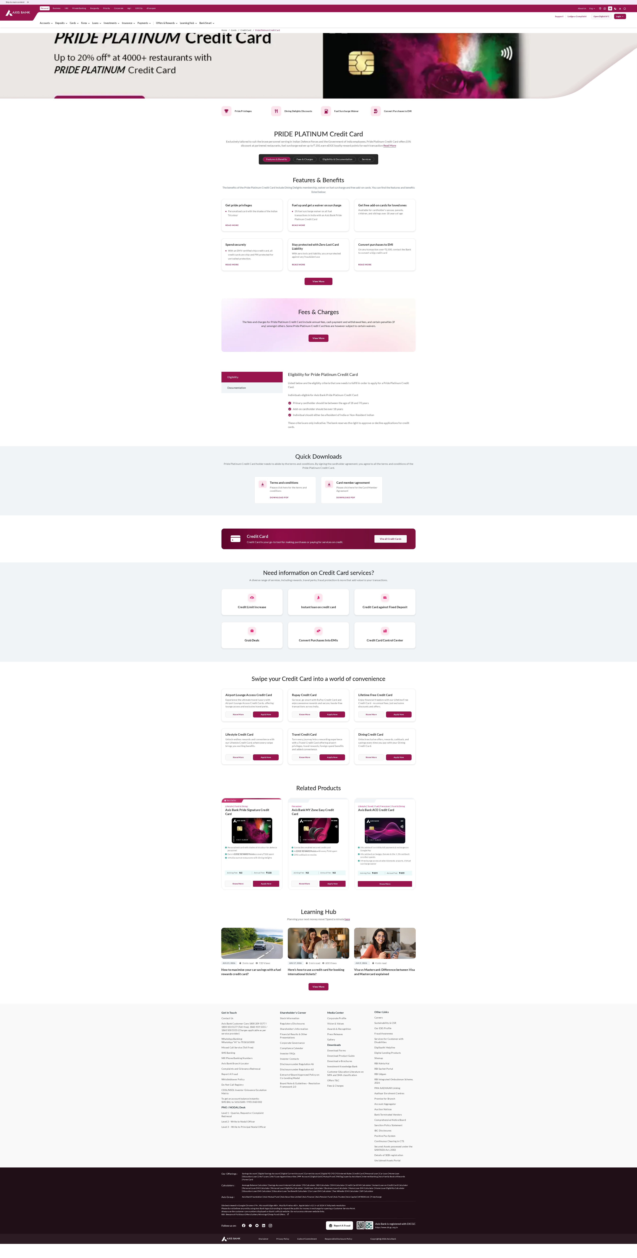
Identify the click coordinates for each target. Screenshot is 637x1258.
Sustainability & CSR (385, 1022)
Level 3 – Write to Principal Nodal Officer (243, 1126)
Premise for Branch (384, 1098)
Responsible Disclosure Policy (338, 1239)
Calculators (227, 1185)
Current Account (312, 1173)
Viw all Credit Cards (390, 538)
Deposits (60, 23)
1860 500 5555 (229, 1030)
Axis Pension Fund (324, 1197)
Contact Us (227, 1018)
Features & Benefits (276, 159)
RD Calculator (323, 1185)
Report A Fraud (229, 1074)
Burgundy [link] (94, 8)
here (347, 919)
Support (559, 16)
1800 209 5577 (257, 1023)
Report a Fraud (342, 1225)
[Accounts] (52, 23)
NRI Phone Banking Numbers (236, 1058)
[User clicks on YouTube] (257, 1226)
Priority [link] (106, 8)
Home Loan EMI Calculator (361, 1188)
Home (224, 30)
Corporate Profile (336, 1018)
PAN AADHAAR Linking (387, 1088)
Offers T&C (333, 1080)
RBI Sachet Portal (383, 1068)
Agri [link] (129, 8)
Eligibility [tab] (232, 377)
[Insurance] (134, 23)
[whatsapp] (604, 8)
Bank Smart (205, 23)
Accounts (45, 23)
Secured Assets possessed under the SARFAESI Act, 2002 (393, 1148)
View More (318, 281)
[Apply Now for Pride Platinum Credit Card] (318, 66)
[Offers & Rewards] (176, 23)
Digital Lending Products (387, 1052)
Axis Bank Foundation (252, 1197)
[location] (600, 8)
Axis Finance (308, 1197)
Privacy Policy (282, 1239)
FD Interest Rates (344, 1173)
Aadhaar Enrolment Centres (389, 1093)
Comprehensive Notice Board (390, 1119)
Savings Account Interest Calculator (285, 1185)
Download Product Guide (340, 1055)
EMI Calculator (338, 1185)
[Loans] (100, 23)
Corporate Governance (292, 1042)
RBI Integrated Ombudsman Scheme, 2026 (393, 1081)
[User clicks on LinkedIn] (264, 1226)
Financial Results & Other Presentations (293, 1036)
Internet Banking (370, 1176)
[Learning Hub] (196, 23)
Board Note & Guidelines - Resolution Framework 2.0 (300, 1085)
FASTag (339, 1176)
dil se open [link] (151, 8)
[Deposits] (66, 23)
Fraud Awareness (383, 1033)
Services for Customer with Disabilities (388, 1040)
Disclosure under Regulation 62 (297, 1069)
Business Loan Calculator (336, 1188)
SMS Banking (228, 1052)
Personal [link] (44, 8)
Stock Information (289, 1018)
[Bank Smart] (213, 23)
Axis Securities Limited (291, 1197)
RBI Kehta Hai (381, 1063)
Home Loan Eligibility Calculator (389, 1188)
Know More (238, 714)
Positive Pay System (385, 1135)
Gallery (331, 1039)
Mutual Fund (329, 1176)
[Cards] (77, 23)
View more (318, 986)
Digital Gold (316, 1176)
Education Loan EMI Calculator (257, 1191)
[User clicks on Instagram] (270, 1226)
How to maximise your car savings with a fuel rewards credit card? (251, 972)
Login (618, 16)
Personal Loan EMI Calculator (256, 1188)
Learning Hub (187, 23)
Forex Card (248, 1179)
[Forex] (89, 23)
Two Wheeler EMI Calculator (346, 1191)
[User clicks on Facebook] (244, 1226)
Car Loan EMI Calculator (320, 1191)
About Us (582, 8)
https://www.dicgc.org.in (386, 1227)
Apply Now (266, 714)
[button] (593, 8)
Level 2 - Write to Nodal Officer (238, 1121)
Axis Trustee (339, 1197)
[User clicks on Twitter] (250, 1226)
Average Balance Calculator (254, 1185)
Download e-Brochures (339, 1061)
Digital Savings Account (269, 1173)
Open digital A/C (601, 16)
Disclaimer (263, 1239)
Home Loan (394, 1173)
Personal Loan (371, 1173)
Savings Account (249, 1173)
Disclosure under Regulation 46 (297, 1064)
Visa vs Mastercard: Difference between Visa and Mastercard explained (384, 972)
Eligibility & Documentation (337, 159)
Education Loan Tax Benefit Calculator (290, 1191)
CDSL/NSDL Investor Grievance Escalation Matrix (244, 1092)
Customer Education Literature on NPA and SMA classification (345, 1073)
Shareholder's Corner (293, 1012)
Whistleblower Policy (233, 1079)
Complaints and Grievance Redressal (240, 1068)
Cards (73, 23)
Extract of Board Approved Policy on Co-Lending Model (299, 1076)
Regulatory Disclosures (292, 1023)
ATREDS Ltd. (364, 1197)
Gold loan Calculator (314, 1188)
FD (333, 1173)
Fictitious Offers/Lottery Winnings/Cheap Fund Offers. (261, 1214)
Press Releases (335, 1034)
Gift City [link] (138, 8)
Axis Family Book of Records (392, 1176)
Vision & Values (335, 1023)
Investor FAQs (287, 1053)
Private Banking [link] (79, 8)
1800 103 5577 (229, 1026)
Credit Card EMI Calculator (358, 1185)
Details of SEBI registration (388, 1155)
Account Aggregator (385, 1104)
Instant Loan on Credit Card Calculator (390, 1185)
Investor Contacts (289, 1058)
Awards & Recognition (339, 1028)
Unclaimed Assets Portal (387, 1160)
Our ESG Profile (382, 1028)
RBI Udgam (380, 1074)
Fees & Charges (305, 159)
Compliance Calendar (291, 1048)
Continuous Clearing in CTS (389, 1141)
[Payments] (150, 23)
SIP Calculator (366, 1191)
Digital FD (325, 1173)
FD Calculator (309, 1185)
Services (366, 159)
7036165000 (247, 1042)
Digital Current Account (292, 1173)
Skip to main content (15, 2)
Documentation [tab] (236, 387)
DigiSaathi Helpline (384, 1047)
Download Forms (336, 1050)
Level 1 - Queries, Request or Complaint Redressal (242, 1114)
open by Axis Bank (352, 1176)
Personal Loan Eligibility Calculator (287, 1188)
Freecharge (376, 1197)
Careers (378, 1017)
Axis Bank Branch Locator (235, 1063)
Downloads (334, 1044)
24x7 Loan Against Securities (283, 1176)
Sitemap (378, 1058)
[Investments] (118, 23)
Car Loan (383, 1173)
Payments (143, 23)
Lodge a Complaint (577, 16)
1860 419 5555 (258, 1026)
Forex (84, 23)
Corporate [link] (118, 8)
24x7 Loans (263, 1176)
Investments (110, 23)
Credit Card (246, 30)
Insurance (127, 23)
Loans (95, 23)
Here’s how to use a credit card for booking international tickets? (316, 972)
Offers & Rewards (165, 23)
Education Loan (250, 1176)
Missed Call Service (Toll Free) (237, 1047)
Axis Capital (351, 1197)
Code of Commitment (307, 1239)
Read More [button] (389, 145)
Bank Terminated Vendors (388, 1114)
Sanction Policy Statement (388, 1125)
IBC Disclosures (382, 1130)
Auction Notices (383, 1109)
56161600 (239, 1102)
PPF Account (304, 1176)
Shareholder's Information (294, 1028)
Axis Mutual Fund (271, 1197)
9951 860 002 (254, 1102)
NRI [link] (66, 8)
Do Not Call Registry (232, 1084)
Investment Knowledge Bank (342, 1066)
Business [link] (56, 8)
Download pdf (279, 497)
